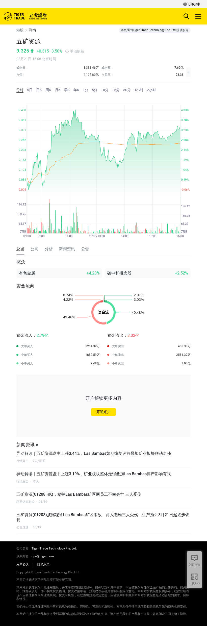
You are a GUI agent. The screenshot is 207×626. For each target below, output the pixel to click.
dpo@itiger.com (43, 556)
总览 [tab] (20, 248)
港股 (19, 30)
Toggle (198, 16)
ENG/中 (194, 4)
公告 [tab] (85, 248)
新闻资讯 (25, 444)
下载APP (194, 583)
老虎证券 (33, 16)
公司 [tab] (35, 248)
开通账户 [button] (103, 412)
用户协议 (22, 564)
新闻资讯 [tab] (67, 248)
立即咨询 (194, 565)
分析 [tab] (49, 248)
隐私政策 (43, 564)
